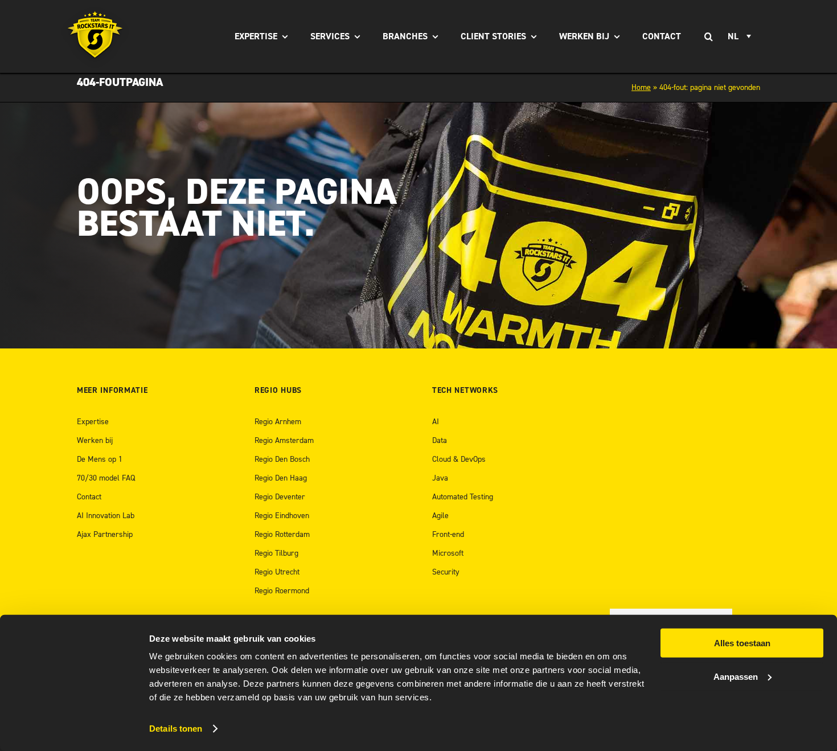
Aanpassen (735, 676)
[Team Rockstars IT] (95, 36)
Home (641, 87)
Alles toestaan (742, 643)
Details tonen (175, 728)
